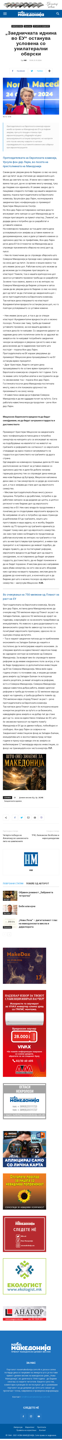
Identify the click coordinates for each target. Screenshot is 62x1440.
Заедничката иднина (13, 801)
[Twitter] (21, 817)
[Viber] (41, 817)
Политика (28, 26)
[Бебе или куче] (10, 910)
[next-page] (9, 934)
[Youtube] (39, 1416)
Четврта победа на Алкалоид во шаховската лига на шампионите (15, 838)
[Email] (28, 817)
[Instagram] (31, 1416)
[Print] (35, 817)
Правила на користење (26, 1430)
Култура (7, 899)
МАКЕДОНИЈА (17, 26)
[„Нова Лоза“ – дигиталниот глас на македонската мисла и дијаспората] (10, 924)
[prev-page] (4, 934)
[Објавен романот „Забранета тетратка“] (10, 896)
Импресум (18, 1427)
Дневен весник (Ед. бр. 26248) (31, 797)
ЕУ (15, 797)
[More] (49, 71)
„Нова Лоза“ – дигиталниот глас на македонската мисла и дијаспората (38, 923)
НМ (25, 60)
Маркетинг (29, 1427)
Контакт (42, 1430)
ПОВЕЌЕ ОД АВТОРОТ (37, 883)
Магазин (7, 913)
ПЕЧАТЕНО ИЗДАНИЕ (41, 26)
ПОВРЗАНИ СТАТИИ (13, 883)
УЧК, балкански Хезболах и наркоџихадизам (45, 837)
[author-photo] (31, 866)
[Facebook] (15, 817)
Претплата (41, 1427)
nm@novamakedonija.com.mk (35, 1396)
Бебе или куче (27, 906)
